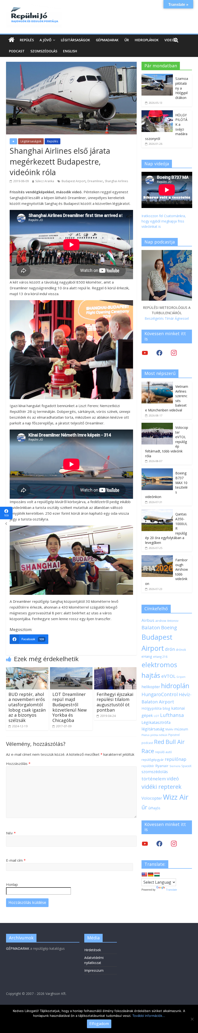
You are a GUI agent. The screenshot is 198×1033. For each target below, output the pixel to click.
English (70, 51)
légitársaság (152, 729)
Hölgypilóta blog (155, 708)
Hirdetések (92, 950)
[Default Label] (174, 843)
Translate (171, 889)
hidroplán (175, 685)
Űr (126, 40)
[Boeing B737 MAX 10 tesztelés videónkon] (157, 471)
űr (144, 807)
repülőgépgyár (152, 759)
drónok (181, 650)
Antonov (172, 621)
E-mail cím (16, 860)
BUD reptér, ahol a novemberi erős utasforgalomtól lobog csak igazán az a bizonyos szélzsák (27, 707)
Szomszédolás (43, 51)
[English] (144, 874)
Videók (170, 40)
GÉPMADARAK (17, 948)
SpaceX (186, 766)
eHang (146, 656)
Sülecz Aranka (44, 181)
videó (173, 778)
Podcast (17, 51)
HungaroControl (159, 694)
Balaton (150, 627)
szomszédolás (154, 771)
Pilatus (145, 735)
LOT (156, 716)
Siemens (175, 766)
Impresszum (94, 970)
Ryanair (162, 765)
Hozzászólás (18, 763)
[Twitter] (145, 352)
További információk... (148, 1016)
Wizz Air (176, 797)
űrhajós (154, 808)
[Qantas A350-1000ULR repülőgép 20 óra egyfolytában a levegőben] (157, 512)
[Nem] (192, 1019)
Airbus (147, 620)
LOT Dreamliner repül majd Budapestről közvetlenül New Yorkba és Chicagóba (69, 707)
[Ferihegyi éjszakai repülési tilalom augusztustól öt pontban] (115, 670)
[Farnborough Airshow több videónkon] (157, 557)
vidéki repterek (161, 786)
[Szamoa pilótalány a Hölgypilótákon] (157, 76)
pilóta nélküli (158, 735)
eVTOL (168, 676)
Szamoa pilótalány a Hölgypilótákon (181, 88)
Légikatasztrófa (155, 722)
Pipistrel (174, 735)
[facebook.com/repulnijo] (159, 843)
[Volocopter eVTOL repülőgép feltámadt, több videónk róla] (157, 425)
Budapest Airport (73, 181)
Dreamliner (95, 181)
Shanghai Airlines (116, 181)
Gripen (181, 677)
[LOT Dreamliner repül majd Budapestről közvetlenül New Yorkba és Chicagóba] (71, 670)
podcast (147, 743)
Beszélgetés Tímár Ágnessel (167, 318)
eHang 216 (160, 657)
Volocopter (151, 798)
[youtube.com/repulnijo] (145, 843)
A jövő (45, 40)
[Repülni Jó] (34, 7)
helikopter (150, 686)
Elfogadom (99, 1023)
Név (11, 833)
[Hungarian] (157, 874)
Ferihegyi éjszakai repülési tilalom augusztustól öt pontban (115, 702)
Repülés (27, 40)
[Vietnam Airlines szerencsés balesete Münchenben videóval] (157, 384)
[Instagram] (174, 352)
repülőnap (175, 759)
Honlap (12, 884)
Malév (169, 729)
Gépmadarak (107, 40)
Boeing (169, 627)
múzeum (181, 729)
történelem (153, 779)
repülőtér (147, 766)
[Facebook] (159, 352)
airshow (160, 621)
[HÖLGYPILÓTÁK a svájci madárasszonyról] (157, 113)
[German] (151, 874)
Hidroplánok (147, 40)
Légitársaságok (75, 40)
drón (170, 649)
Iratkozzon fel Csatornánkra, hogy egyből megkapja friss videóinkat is (163, 221)
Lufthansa (172, 715)
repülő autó (163, 752)
